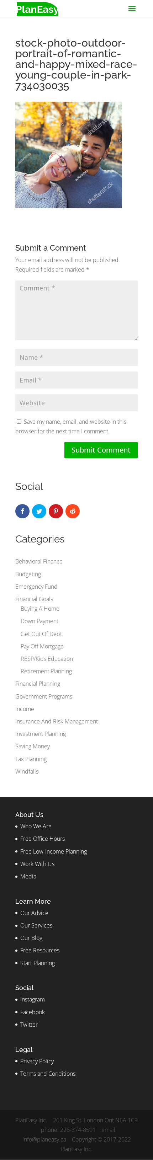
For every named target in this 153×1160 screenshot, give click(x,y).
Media (28, 876)
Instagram (32, 999)
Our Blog (31, 938)
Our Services (36, 925)
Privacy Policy (37, 1061)
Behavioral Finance (39, 561)
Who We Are (36, 826)
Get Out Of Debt (41, 634)
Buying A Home (40, 609)
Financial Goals (34, 599)
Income (24, 709)
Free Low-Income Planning (53, 851)
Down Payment (39, 621)
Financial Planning (37, 684)
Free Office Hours (42, 839)
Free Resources (39, 950)
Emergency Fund (36, 586)
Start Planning (37, 963)
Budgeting (28, 574)
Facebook (32, 1012)
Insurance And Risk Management (56, 721)
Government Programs (43, 696)
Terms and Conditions (47, 1074)
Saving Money (32, 746)
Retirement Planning (46, 671)
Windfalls (26, 771)
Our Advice (34, 913)
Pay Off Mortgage (42, 646)
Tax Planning (31, 759)
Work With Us (37, 864)
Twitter (29, 1024)
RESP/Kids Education (47, 659)
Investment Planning (40, 734)
